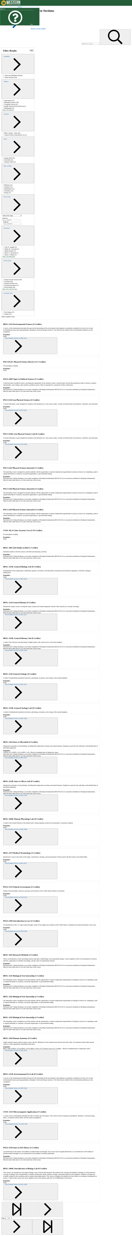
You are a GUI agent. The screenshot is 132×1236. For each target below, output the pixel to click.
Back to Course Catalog (38, 28)
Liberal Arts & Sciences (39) (13, 279)
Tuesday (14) (8, 187)
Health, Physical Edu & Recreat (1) (15, 106)
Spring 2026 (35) (9, 158)
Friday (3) (7, 193)
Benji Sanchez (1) (10, 251)
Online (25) (7, 314)
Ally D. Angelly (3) (11, 247)
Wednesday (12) (9, 189)
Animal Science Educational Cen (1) (15, 135)
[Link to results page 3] (47, 1226)
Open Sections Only (11, 77)
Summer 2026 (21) (10, 162)
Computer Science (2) (11, 104)
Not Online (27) (9, 312)
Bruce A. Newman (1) (11, 253)
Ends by (5, 222)
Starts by (5, 218)
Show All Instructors (8, 256)
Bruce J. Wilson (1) (11, 255)
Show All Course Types (9, 289)
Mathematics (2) (9, 108)
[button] (115, 37)
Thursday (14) (8, 191)
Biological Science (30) (11, 102)
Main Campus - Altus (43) (12, 133)
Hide (31, 50)
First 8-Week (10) (9, 287)
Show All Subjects (8, 110)
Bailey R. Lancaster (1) (12, 249)
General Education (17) (11, 285)
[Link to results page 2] (17, 1226)
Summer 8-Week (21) (10, 283)
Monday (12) (8, 185)
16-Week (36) (8, 281)
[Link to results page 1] (17, 1209)
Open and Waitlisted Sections (14, 75)
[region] (18, 76)
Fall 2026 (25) (8, 160)
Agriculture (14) (9, 100)
